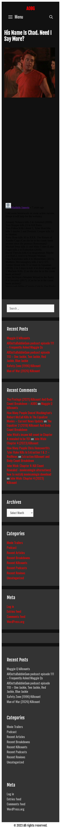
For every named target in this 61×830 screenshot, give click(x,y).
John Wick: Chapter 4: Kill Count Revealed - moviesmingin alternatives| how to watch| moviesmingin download (29, 469)
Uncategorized (15, 577)
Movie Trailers (15, 542)
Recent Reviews (16, 572)
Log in (10, 606)
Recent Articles (16, 552)
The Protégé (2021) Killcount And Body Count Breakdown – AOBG (30, 401)
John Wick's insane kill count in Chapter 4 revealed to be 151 (29, 436)
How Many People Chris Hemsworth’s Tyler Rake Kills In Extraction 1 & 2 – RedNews (28, 452)
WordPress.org (15, 621)
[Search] (51, 16)
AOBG (30, 8)
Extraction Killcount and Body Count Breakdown (28, 458)
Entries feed (14, 611)
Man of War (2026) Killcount (23, 370)
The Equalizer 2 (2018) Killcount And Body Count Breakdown (29, 425)
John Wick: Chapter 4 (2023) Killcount (27, 440)
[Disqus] (30, 152)
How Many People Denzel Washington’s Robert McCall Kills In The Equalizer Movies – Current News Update (29, 416)
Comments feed (16, 616)
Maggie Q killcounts (18, 337)
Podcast (12, 547)
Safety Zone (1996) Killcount (24, 365)
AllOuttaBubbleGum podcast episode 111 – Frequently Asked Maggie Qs (30, 345)
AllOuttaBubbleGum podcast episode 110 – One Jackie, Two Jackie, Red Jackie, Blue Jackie (28, 356)
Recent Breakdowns (18, 557)
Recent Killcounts (17, 562)
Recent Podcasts (17, 567)
